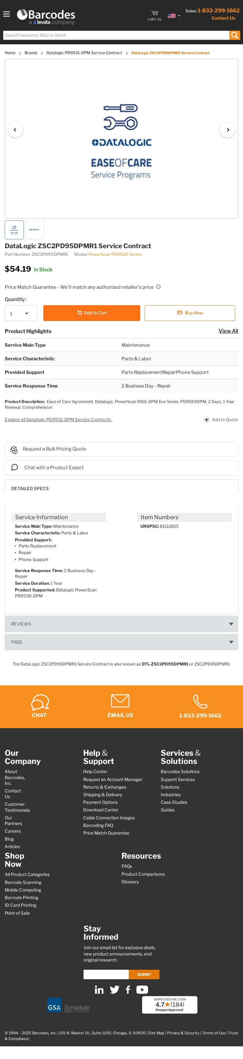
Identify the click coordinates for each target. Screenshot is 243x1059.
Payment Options (100, 802)
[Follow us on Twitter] (115, 992)
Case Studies (174, 802)
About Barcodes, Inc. (15, 777)
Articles (12, 846)
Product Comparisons (143, 874)
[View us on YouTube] (142, 992)
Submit (144, 974)
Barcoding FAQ (98, 825)
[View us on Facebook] (128, 992)
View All (228, 331)
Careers (13, 831)
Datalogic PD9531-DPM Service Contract (85, 52)
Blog (9, 839)
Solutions (170, 787)
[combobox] (121, 35)
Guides (168, 809)
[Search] (234, 35)
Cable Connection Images (109, 817)
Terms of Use (214, 1033)
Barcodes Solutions (180, 771)
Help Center (95, 771)
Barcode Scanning (23, 882)
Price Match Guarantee (106, 832)
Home (10, 52)
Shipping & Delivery (102, 794)
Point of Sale (17, 913)
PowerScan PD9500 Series (115, 254)
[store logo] (46, 17)
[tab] (121, 485)
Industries (171, 794)
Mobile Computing (23, 889)
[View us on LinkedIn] (99, 992)
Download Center (100, 809)
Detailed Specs (30, 488)
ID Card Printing (20, 905)
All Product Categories (27, 874)
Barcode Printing (21, 897)
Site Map (156, 1033)
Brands (31, 52)
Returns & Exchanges (104, 787)
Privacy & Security (183, 1033)
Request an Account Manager (112, 779)
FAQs (16, 642)
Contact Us (223, 18)
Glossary (130, 881)
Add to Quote (225, 419)
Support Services (178, 779)
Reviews (21, 624)
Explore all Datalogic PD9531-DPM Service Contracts (58, 419)
